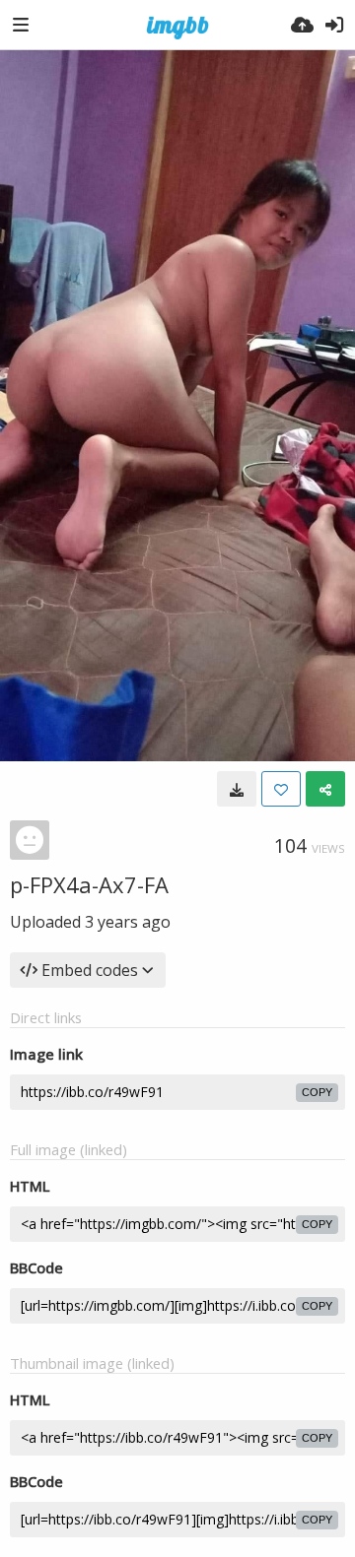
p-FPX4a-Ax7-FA (89, 884)
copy (317, 1092)
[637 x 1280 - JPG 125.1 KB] (236, 789)
